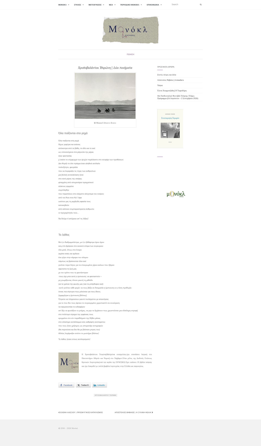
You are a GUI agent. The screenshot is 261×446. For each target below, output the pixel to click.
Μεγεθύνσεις (95, 5)
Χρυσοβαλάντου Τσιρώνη (105, 395)
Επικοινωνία (153, 5)
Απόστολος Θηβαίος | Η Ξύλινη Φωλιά (133, 412)
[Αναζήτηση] (201, 5)
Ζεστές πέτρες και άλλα (166, 74)
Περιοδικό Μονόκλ (129, 5)
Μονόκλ (62, 5)
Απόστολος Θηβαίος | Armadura (170, 80)
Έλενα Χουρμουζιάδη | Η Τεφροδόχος (172, 90)
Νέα (111, 5)
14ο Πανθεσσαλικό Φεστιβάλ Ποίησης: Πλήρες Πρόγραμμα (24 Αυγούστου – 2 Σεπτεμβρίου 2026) (177, 97)
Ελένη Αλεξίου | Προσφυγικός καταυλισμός (81, 412)
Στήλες (77, 5)
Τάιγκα (160, 85)
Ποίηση (130, 54)
